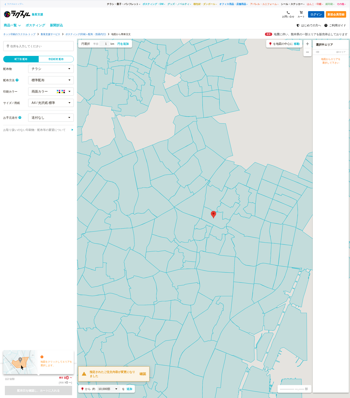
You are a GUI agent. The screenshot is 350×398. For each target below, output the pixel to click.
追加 (129, 389)
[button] (213, 215)
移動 (297, 43)
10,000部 (104, 389)
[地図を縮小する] (307, 52)
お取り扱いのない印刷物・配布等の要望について (38, 129)
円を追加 (123, 43)
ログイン (316, 14)
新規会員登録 (336, 14)
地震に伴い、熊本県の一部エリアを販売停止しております (311, 34)
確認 (143, 374)
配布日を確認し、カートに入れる (38, 390)
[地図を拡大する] (307, 44)
